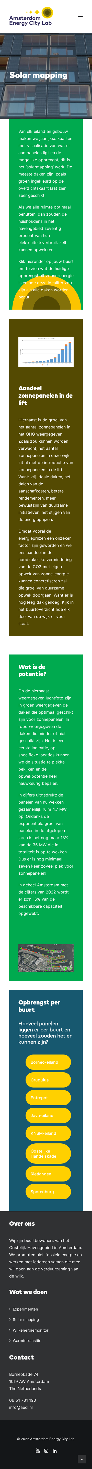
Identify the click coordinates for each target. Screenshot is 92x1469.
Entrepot (39, 1097)
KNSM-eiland (43, 1133)
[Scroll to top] (82, 1458)
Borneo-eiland (44, 1062)
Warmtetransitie (27, 1340)
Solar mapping (26, 1319)
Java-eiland (42, 1115)
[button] (80, 16)
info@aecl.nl (21, 1407)
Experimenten (25, 1309)
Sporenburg (42, 1191)
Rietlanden (41, 1173)
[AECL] (31, 16)
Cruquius (40, 1079)
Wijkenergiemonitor (31, 1330)
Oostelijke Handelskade (43, 1153)
